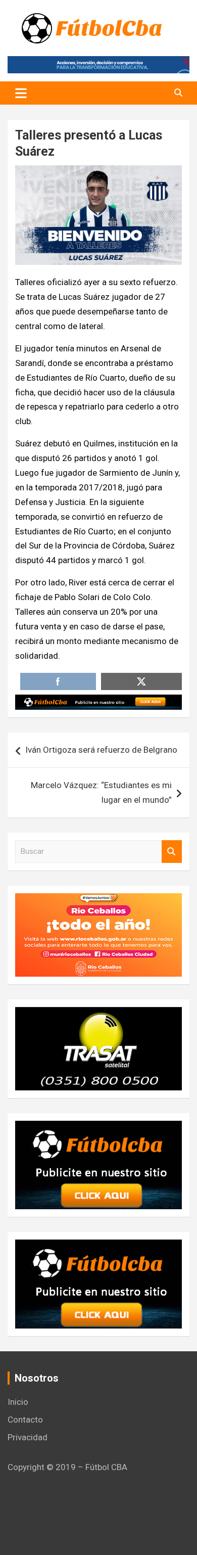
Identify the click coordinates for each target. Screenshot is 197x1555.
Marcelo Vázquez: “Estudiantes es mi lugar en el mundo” (101, 792)
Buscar (172, 851)
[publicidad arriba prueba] (98, 702)
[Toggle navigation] (21, 93)
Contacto (25, 1419)
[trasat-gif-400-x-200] (98, 1014)
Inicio (18, 1402)
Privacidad (27, 1437)
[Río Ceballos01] (98, 900)
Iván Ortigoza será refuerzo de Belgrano (101, 750)
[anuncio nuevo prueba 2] (98, 1128)
